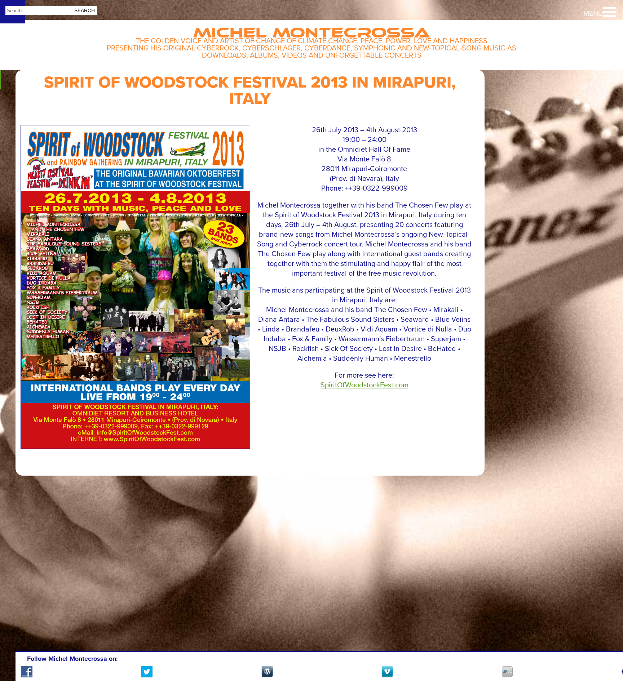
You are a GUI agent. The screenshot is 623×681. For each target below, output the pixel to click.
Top (605, 648)
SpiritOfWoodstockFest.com (364, 385)
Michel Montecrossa (311, 29)
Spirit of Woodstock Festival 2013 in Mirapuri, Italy (250, 90)
